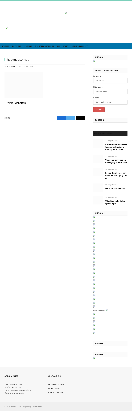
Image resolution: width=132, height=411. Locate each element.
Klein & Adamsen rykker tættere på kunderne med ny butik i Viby (116, 147)
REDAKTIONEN (54, 388)
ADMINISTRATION (55, 392)
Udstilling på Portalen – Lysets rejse (115, 202)
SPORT (65, 46)
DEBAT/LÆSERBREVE (80, 46)
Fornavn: (97, 76)
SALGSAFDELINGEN (56, 384)
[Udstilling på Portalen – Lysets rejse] (98, 200)
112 (58, 46)
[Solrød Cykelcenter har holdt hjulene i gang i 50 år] (98, 172)
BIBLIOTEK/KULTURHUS (44, 46)
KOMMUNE (16, 46)
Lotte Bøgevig (12, 67)
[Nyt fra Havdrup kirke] (98, 187)
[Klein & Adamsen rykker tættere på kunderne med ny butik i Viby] (98, 143)
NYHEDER (5, 46)
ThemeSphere (37, 406)
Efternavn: (97, 87)
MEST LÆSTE (112, 133)
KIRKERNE (28, 46)
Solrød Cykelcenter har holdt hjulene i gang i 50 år (116, 175)
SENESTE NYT (99, 133)
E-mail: (96, 98)
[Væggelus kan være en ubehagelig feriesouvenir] (98, 159)
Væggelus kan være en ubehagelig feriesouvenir (116, 161)
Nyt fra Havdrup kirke (115, 188)
